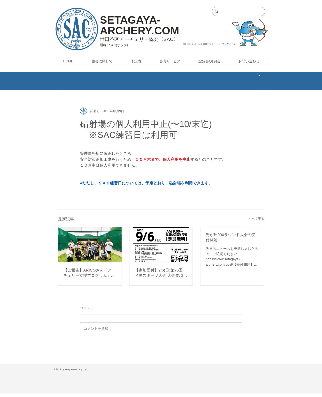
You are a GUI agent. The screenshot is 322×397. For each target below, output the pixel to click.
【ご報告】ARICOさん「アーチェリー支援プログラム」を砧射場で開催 (89, 273)
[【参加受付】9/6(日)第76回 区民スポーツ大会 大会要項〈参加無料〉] (161, 244)
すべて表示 (256, 218)
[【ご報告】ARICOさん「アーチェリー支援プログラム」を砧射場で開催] (90, 244)
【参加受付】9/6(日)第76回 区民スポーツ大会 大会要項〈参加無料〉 (159, 273)
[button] (102, 61)
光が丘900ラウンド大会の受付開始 (231, 237)
